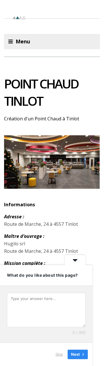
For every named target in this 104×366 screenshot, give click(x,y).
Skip (59, 354)
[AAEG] (52, 17)
